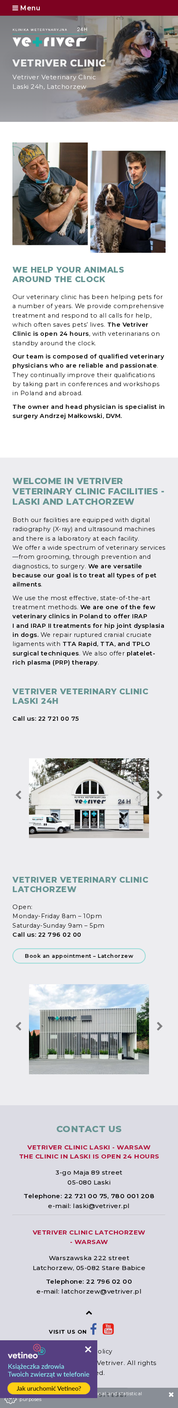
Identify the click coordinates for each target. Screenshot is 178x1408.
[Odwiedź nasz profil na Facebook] (94, 1332)
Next (160, 795)
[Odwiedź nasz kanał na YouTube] (108, 1332)
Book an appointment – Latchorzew (79, 956)
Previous (18, 795)
